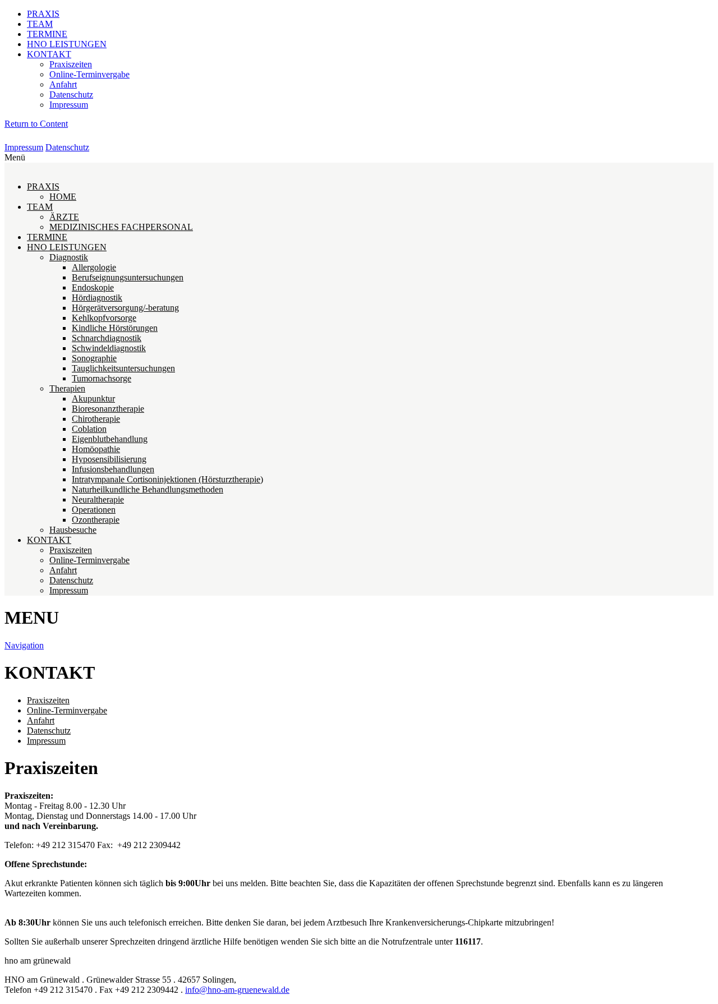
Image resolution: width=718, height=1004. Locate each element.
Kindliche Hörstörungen (115, 328)
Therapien (67, 388)
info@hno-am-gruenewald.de (237, 989)
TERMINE (47, 34)
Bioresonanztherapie (108, 408)
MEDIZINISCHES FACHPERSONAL (121, 227)
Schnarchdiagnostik (106, 338)
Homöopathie (96, 449)
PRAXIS (43, 14)
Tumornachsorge (101, 378)
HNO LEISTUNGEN (67, 44)
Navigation (24, 645)
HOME (62, 196)
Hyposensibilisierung (109, 459)
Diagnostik (68, 257)
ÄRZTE (64, 217)
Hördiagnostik (97, 297)
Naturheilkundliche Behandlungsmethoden (147, 489)
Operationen (94, 509)
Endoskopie (93, 287)
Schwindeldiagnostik (109, 348)
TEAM (40, 24)
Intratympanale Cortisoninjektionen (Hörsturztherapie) (167, 479)
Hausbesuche (72, 530)
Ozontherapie (95, 519)
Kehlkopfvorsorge (104, 318)
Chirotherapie (96, 418)
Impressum (68, 104)
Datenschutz (71, 94)
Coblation (89, 429)
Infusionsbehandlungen (113, 469)
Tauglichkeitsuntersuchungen (123, 368)
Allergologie (94, 267)
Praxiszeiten (70, 64)
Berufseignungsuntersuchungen (127, 277)
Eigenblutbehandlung (110, 439)
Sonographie (94, 358)
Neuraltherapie (98, 499)
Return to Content (36, 123)
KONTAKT (49, 54)
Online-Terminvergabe (89, 74)
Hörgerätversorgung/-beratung (125, 307)
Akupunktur (93, 398)
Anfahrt (63, 84)
